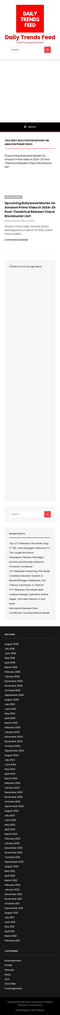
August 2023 (12, 810)
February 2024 (12, 783)
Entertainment (13, 197)
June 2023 (10, 820)
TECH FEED (10, 983)
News (8, 974)
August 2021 (11, 912)
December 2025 (14, 681)
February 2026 (12, 671)
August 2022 (11, 866)
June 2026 (10, 653)
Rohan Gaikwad (12, 221)
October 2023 (12, 801)
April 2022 (10, 875)
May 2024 (10, 769)
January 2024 (12, 787)
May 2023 (10, 824)
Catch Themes (37, 1010)
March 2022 (11, 880)
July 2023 (10, 815)
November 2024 (14, 741)
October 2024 (12, 746)
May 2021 (9, 926)
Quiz (7, 979)
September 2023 (14, 806)
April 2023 (10, 829)
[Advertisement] (30, 91)
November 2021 (13, 898)
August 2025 (12, 699)
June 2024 (10, 764)
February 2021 (12, 940)
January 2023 (12, 843)
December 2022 (13, 847)
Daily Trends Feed (30, 37)
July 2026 (10, 648)
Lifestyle (9, 969)
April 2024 (10, 773)
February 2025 (12, 727)
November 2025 (14, 685)
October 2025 (12, 690)
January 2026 (12, 676)
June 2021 (10, 922)
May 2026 (10, 658)
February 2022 (12, 885)
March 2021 (11, 935)
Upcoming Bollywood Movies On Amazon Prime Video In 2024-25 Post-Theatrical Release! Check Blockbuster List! (30, 209)
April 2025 (10, 718)
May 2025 (10, 713)
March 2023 (11, 834)
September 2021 (14, 908)
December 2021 (13, 894)
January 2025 (12, 732)
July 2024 (10, 759)
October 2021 (12, 903)
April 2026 (10, 662)
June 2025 (10, 708)
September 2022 (14, 861)
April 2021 (10, 931)
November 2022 (13, 852)
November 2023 (13, 797)
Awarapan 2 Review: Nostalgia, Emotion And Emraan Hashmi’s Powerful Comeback (26, 562)
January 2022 (12, 889)
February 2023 (12, 838)
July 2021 (9, 917)
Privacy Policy (35, 1005)
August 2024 (12, 755)
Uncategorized (13, 988)
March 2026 (11, 667)
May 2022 (10, 871)
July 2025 (10, 704)
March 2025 (11, 722)
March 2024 (11, 778)
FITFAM (8, 965)
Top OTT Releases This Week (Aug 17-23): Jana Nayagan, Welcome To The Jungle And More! (29, 548)
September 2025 (14, 695)
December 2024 (14, 736)
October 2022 (12, 857)
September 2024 (14, 750)
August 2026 (12, 644)
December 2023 (14, 792)
